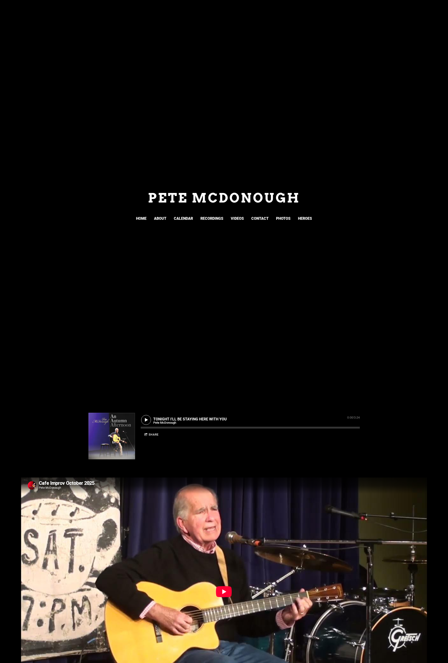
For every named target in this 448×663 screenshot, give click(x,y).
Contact (260, 218)
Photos (283, 218)
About (160, 218)
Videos (237, 218)
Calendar (183, 218)
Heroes (305, 218)
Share (154, 434)
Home (141, 218)
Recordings (211, 218)
